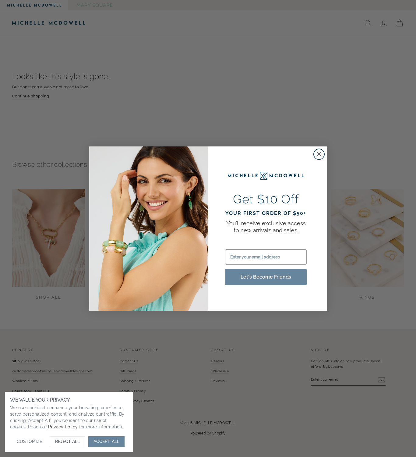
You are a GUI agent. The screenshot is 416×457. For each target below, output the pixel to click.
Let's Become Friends (266, 277)
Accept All (106, 441)
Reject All (67, 441)
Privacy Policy (63, 426)
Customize (29, 441)
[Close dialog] (319, 154)
